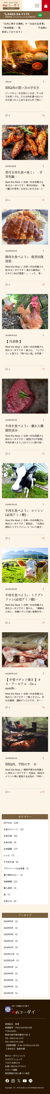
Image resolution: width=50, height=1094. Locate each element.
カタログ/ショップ (13, 1059)
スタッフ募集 (11, 1069)
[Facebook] (7, 1081)
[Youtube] (24, 1081)
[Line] (40, 15)
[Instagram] (13, 1081)
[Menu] (37, 5)
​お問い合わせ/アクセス (15, 1066)
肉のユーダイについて (15, 1055)
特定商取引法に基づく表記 (17, 1073)
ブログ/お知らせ (12, 1062)
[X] (19, 1081)
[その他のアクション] (44, 81)
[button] (46, 6)
